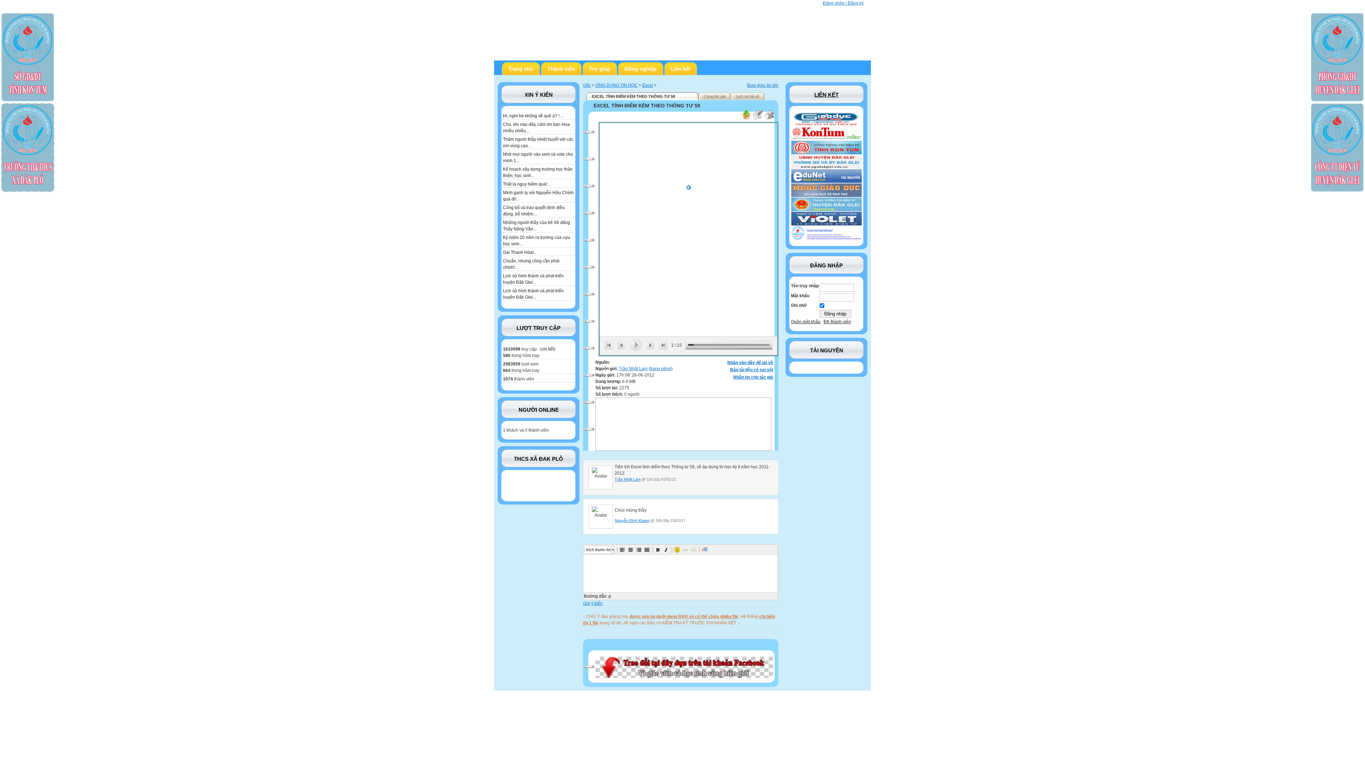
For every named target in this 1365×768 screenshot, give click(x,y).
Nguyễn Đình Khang (632, 520)
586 (506, 355)
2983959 (511, 364)
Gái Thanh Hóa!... (520, 252)
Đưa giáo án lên (762, 85)
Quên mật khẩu (805, 321)
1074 (508, 379)
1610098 (511, 349)
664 (506, 370)
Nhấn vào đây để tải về (750, 362)
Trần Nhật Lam (633, 368)
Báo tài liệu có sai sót (751, 369)
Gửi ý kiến (593, 603)
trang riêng (660, 368)
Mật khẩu (800, 295)
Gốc (587, 85)
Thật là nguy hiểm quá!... (526, 184)
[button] (622, 550)
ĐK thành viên (837, 321)
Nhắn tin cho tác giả (753, 377)
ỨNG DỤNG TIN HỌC (616, 85)
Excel (647, 85)
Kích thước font (598, 550)
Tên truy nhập (805, 285)
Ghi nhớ (799, 305)
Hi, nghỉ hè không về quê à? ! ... (533, 115)
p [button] (610, 596)
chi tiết (547, 349)
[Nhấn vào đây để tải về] (746, 118)
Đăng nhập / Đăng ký (843, 3)
